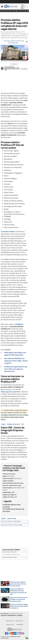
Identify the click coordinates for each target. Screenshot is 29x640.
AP (11, 10)
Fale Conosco (19, 621)
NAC (2, 10)
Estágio (3, 424)
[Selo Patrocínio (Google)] (22, 6)
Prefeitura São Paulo (9, 474)
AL (8, 10)
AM (14, 10)
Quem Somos (10, 621)
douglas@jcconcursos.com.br (11, 67)
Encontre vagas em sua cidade (9, 552)
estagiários (19, 324)
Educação (6, 485)
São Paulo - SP (12, 497)
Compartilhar (14, 64)
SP (15, 495)
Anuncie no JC (10, 624)
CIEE (22, 424)
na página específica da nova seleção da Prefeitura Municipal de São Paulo (14, 417)
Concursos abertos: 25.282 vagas (11, 521)
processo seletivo (8, 231)
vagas (26, 100)
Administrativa (18, 483)
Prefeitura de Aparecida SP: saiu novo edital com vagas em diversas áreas (15, 369)
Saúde (19, 485)
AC (5, 10)
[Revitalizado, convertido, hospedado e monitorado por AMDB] (27, 637)
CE (19, 10)
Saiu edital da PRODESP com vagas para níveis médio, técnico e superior (16, 360)
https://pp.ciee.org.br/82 (10, 392)
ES (25, 10)
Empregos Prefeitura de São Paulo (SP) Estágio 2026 (13, 41)
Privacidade (19, 624)
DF (22, 10)
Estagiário (11, 481)
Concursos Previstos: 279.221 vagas (11, 525)
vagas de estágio (11, 518)
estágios (3, 518)
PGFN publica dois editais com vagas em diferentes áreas (15, 354)
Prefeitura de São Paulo (13, 424)
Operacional (13, 485)
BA (17, 10)
